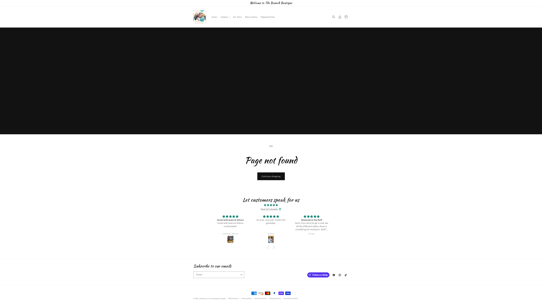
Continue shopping (271, 176)
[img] (271, 205)
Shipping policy (275, 298)
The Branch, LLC (205, 298)
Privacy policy (246, 298)
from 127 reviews (269, 209)
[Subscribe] (241, 274)
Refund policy (234, 298)
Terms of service (260, 298)
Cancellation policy (291, 298)
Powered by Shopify (218, 298)
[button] (225, 17)
